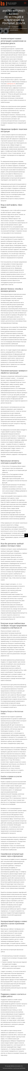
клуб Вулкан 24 (11, 83)
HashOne (15, 1068)
